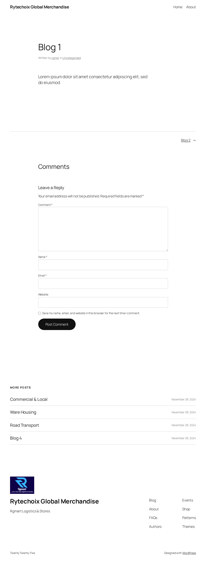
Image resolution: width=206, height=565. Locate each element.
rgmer (55, 58)
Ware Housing (23, 412)
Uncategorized (71, 58)
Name (42, 257)
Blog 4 (16, 438)
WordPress (189, 553)
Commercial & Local (28, 399)
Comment (45, 205)
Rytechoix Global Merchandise (39, 7)
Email (42, 275)
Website (43, 294)
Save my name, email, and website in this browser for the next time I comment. (91, 313)
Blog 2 (186, 140)
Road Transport (24, 425)
